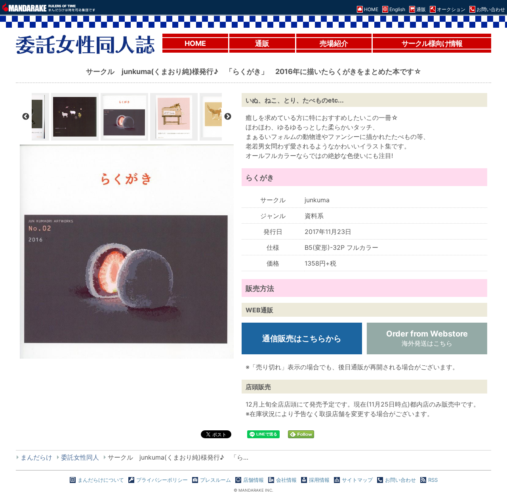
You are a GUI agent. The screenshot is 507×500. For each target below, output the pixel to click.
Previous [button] (26, 117)
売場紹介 (334, 43)
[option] (124, 117)
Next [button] (228, 117)
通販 (262, 43)
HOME (195, 43)
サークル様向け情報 (432, 43)
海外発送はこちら (427, 338)
